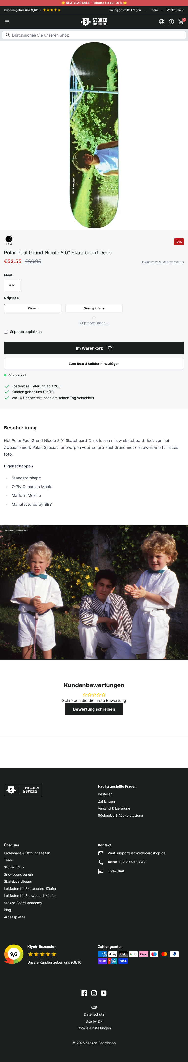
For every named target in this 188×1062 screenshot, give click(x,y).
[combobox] (94, 35)
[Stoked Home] (94, 21)
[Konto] (171, 21)
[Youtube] (104, 992)
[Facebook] (84, 992)
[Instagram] (94, 992)
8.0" (12, 285)
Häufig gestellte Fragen (125, 10)
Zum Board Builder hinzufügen (94, 364)
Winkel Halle (175, 10)
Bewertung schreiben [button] (94, 709)
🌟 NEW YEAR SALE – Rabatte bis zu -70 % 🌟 (94, 3)
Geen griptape (94, 308)
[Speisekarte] (7, 21)
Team (154, 10)
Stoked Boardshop (101, 1043)
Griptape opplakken (26, 331)
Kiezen (32, 308)
